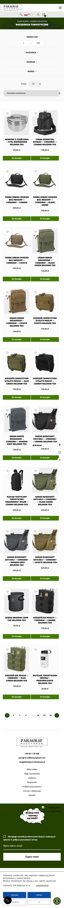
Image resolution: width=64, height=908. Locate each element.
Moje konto (38, 14)
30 (51, 715)
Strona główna (23, 21)
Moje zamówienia (32, 774)
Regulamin (32, 782)
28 (38, 715)
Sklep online (32, 769)
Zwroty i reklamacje (32, 791)
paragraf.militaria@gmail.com (32, 758)
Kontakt (32, 795)
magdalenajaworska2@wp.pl (32, 762)
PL (29, 14)
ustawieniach (42, 885)
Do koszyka (16, 158)
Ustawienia (14, 902)
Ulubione (32, 778)
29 (44, 715)
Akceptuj (14, 895)
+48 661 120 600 (8, 900)
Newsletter (35, 15)
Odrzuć (39, 895)
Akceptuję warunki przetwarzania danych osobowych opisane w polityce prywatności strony (29, 838)
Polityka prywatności (32, 786)
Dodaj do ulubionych (7, 113)
